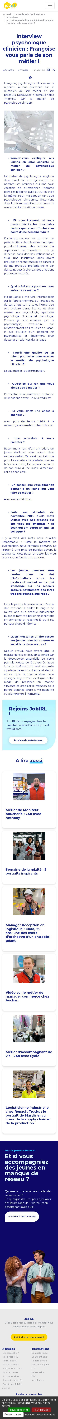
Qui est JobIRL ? (10, 1353)
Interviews (12, 17)
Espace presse (10, 1372)
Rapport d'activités (12, 1380)
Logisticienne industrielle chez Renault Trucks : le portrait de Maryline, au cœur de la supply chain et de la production (28, 1115)
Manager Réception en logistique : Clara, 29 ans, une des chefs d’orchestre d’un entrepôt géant (27, 933)
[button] (28, 740)
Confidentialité (39, 1356)
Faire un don (37, 1372)
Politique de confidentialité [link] (40, 1414)
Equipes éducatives (12, 1368)
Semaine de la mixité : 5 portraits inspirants (26, 871)
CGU (33, 1368)
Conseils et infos (24, 14)
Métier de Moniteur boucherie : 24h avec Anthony (23, 814)
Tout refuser (41, 1409)
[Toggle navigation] (50, 5)
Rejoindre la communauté (29, 1337)
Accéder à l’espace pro (22, 1216)
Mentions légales (40, 1364)
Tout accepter (19, 1409)
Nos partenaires (10, 1376)
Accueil (7, 14)
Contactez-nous (39, 1353)
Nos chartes (37, 1380)
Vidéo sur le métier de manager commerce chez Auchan (27, 996)
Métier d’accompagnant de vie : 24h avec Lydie (29, 1054)
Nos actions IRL (10, 1356)
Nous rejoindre (39, 1360)
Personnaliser (13, 1414)
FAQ (33, 1376)
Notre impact (9, 1360)
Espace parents (10, 1364)
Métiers (40, 14)
